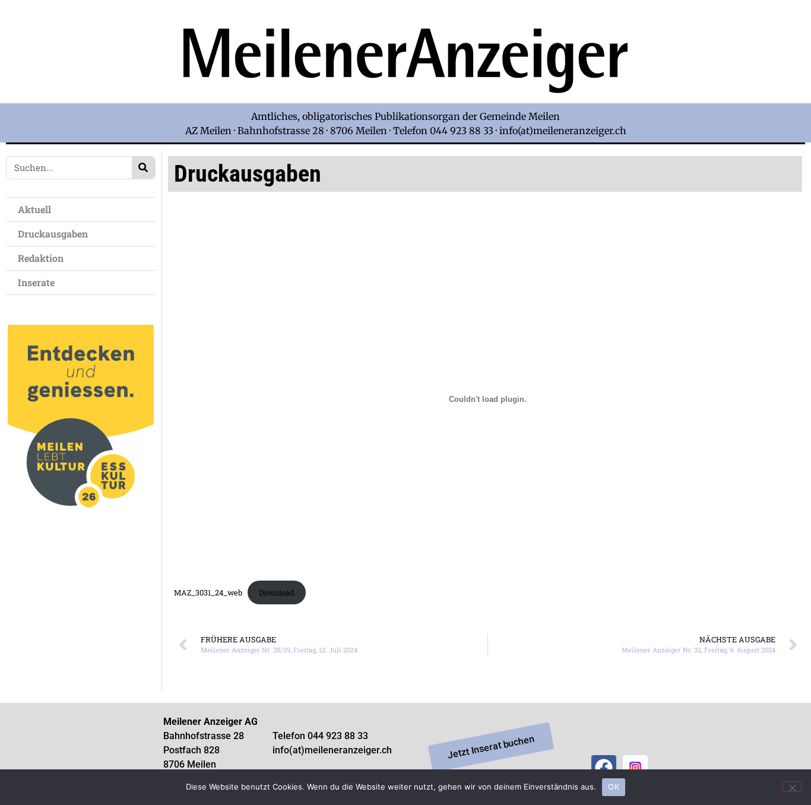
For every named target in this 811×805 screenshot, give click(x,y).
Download (276, 592)
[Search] (143, 168)
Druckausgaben (53, 233)
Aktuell (34, 209)
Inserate (36, 282)
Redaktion (41, 258)
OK (613, 786)
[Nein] (792, 786)
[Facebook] (603, 767)
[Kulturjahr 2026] (81, 527)
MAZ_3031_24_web (208, 592)
